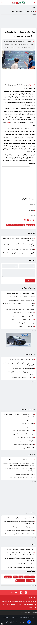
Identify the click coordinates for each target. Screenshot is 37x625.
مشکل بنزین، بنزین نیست (27, 420)
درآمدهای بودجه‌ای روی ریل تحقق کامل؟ (23, 316)
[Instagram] (21, 592)
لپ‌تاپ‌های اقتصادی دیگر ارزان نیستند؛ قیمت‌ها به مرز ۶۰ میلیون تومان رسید (19, 522)
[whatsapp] (25, 220)
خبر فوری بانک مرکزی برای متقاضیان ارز (24, 474)
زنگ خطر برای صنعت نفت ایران (26, 437)
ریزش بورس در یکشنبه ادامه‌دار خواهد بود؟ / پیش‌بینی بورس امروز (18, 245)
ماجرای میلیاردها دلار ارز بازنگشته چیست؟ (23, 320)
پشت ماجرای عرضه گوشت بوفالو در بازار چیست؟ (21, 297)
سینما (32, 577)
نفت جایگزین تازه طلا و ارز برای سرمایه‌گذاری (22, 313)
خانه (34, 8)
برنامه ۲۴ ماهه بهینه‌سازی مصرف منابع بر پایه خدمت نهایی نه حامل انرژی (18, 416)
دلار (8, 601)
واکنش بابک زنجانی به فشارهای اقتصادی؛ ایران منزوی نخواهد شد (18, 305)
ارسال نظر (30, 281)
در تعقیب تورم (30, 427)
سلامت (27, 577)
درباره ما (35, 612)
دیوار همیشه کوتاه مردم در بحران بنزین (23, 434)
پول (25, 8)
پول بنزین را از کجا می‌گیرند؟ (26, 323)
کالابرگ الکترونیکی (29, 601)
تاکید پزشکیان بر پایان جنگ (26, 448)
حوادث (21, 577)
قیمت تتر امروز (20, 581)
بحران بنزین (31, 607)
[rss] (26, 592)
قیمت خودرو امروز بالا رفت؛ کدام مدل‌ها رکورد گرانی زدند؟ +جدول (19, 373)
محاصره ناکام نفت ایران (28, 423)
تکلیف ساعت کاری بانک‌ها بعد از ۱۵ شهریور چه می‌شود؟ (19, 530)
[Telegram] (16, 592)
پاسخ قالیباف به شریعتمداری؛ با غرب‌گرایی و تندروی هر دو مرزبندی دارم (19, 470)
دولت (3, 601)
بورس (29, 8)
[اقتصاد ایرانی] (18, 2)
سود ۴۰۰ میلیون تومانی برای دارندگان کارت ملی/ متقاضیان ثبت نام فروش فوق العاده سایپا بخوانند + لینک (18, 464)
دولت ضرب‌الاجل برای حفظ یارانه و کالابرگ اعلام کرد (21, 478)
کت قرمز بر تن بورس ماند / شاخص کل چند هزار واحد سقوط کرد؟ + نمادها (18, 239)
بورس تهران (29, 225)
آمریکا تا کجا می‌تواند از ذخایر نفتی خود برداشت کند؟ (20, 293)
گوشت (4, 604)
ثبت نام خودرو (19, 601)
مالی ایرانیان (8, 577)
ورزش (33, 544)
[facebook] (28, 220)
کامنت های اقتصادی (28, 288)
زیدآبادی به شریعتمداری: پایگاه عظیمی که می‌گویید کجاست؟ (18, 534)
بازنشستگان (31, 604)
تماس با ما (28, 612)
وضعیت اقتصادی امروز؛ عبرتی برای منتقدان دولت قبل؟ (20, 309)
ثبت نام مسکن (22, 604)
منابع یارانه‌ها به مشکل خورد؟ (26, 326)
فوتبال (15, 577)
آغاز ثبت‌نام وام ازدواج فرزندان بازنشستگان (23, 368)
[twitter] (30, 220)
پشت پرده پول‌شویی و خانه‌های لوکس (24, 444)
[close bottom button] (2, 624)
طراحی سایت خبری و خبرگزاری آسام (16, 622)
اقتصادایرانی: (31, 85)
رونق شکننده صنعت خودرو (27, 441)
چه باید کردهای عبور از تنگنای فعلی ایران (23, 430)
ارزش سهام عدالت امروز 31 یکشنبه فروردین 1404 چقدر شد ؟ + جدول (18, 254)
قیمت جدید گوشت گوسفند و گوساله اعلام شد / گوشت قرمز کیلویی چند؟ (19, 364)
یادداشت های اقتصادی (28, 409)
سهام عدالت (19, 225)
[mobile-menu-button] (1, 2)
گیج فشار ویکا (30, 581)
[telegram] (33, 220)
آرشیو (21, 612)
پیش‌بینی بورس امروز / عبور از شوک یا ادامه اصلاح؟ (21, 249)
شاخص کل (9, 225)
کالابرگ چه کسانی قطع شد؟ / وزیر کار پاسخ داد (22, 359)
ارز (12, 601)
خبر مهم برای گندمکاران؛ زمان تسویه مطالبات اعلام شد (20, 527)
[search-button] (35, 2)
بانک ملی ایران (12, 604)
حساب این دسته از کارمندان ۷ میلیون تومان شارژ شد (20, 460)
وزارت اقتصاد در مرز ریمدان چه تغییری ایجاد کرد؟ (21, 300)
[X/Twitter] (11, 592)
